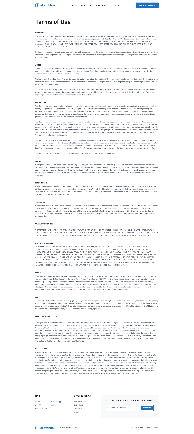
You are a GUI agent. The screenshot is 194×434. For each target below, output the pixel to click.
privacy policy (56, 276)
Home (37, 401)
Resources (86, 5)
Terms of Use (137, 428)
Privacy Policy (152, 428)
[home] (45, 5)
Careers (116, 5)
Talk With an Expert (147, 5)
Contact (55, 405)
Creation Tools (102, 5)
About (74, 5)
